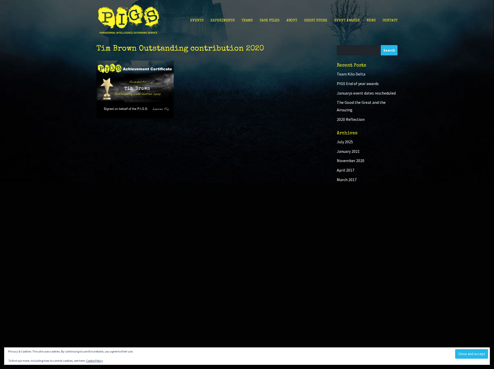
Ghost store (315, 20)
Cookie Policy (94, 361)
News (371, 20)
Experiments (222, 20)
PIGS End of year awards (358, 83)
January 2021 (348, 151)
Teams (247, 20)
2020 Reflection (351, 119)
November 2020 (350, 160)
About (291, 20)
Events (197, 20)
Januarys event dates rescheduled (366, 93)
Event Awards (347, 20)
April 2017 (345, 170)
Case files (269, 20)
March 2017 (347, 179)
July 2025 (345, 141)
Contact (390, 20)
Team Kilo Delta (351, 74)
